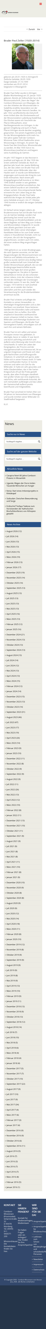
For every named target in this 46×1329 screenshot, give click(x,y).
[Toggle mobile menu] (40, 4)
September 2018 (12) (16, 1022)
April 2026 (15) (13, 552)
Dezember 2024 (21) (16, 634)
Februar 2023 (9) (14, 748)
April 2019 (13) (13, 986)
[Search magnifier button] (39, 441)
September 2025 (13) (16, 588)
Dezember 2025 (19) (16, 572)
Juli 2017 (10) (12, 1094)
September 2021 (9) (15, 836)
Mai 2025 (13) (13, 608)
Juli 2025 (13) (12, 598)
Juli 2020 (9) (12, 908)
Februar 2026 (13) (14, 562)
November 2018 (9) (15, 1011)
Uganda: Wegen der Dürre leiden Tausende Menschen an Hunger (21, 484)
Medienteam (23, 1223)
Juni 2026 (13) (13, 541)
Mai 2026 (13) (13, 546)
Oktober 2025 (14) (15, 583)
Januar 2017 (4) (13, 1125)
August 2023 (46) (14, 717)
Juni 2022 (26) (13, 789)
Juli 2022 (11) (12, 784)
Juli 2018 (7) (12, 1032)
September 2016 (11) (16, 1146)
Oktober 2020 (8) (14, 893)
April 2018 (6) (13, 1047)
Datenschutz (37, 1269)
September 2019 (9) (15, 960)
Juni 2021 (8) (12, 851)
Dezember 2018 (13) (16, 1006)
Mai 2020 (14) (13, 918)
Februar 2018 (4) (14, 1058)
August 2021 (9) (13, 841)
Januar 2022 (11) (14, 815)
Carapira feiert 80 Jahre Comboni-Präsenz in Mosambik (21, 476)
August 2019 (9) (13, 965)
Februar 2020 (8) (14, 934)
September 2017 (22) (16, 1084)
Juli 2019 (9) (12, 970)
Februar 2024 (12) (14, 686)
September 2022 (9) (15, 774)
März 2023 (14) (13, 743)
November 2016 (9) (15, 1135)
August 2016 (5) (13, 1151)
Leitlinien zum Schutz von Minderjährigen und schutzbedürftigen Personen (37, 1245)
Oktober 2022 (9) (14, 769)
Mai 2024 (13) (13, 670)
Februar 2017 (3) (14, 1120)
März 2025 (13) (13, 619)
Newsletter (37, 1259)
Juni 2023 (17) (13, 727)
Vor (38, 29)
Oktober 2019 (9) (14, 955)
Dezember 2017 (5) (15, 1068)
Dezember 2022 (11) (16, 758)
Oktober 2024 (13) (15, 645)
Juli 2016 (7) (12, 1156)
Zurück (32, 29)
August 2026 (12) (14, 531)
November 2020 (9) (15, 887)
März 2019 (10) (13, 991)
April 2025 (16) (13, 614)
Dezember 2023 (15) (16, 696)
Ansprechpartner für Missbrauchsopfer (37, 1229)
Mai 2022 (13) (13, 794)
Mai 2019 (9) (12, 980)
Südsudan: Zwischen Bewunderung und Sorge (22, 499)
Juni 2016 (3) (12, 1161)
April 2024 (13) (13, 676)
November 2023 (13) (16, 701)
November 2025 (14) (16, 577)
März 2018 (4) (13, 1053)
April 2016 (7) (13, 1171)
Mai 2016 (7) (12, 1166)
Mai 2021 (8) (12, 856)
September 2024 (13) (16, 650)
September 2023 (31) (16, 712)
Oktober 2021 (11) (15, 831)
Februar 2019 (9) (14, 996)
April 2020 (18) (13, 924)
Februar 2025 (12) (14, 624)
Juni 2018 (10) (13, 1037)
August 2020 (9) (13, 903)
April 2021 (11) (13, 862)
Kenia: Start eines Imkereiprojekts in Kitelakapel (22, 492)
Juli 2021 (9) (12, 846)
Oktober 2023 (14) (15, 707)
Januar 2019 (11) (14, 1001)
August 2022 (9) (13, 779)
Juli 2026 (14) (12, 536)
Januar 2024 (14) (14, 691)
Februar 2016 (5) (14, 1182)
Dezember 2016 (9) (15, 1130)
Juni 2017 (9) (12, 1099)
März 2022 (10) (13, 805)
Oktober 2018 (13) (15, 1016)
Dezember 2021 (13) (16, 820)
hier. (6, 1251)
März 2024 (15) (13, 681)
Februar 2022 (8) (14, 810)
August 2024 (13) (14, 655)
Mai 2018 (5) (12, 1042)
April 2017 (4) (13, 1109)
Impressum (37, 1264)
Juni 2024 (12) (13, 665)
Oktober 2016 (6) (14, 1140)
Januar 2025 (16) (14, 629)
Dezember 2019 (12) (16, 944)
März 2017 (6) (13, 1115)
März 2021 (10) (13, 867)
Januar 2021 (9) (13, 877)
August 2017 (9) (13, 1089)
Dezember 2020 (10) (16, 882)
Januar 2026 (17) (14, 567)
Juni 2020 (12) (13, 913)
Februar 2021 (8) (14, 872)
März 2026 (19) (13, 557)
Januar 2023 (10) (14, 753)
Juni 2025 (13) (13, 603)
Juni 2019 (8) (12, 975)
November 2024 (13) (16, 639)
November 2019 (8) (15, 949)
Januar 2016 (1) (13, 1187)
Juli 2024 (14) (12, 660)
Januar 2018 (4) (13, 1063)
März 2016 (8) (13, 1177)
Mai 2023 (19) (13, 732)
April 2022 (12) (13, 800)
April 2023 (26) (13, 738)
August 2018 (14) (14, 1027)
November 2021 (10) (16, 825)
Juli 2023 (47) (12, 722)
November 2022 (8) (15, 763)
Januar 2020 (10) (14, 939)
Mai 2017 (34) (13, 1104)
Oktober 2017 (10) (15, 1078)
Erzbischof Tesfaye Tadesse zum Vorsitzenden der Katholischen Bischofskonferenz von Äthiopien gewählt (21, 510)
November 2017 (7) (15, 1073)
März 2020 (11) (13, 929)
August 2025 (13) (14, 593)
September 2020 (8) (15, 898)
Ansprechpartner (25, 1245)
